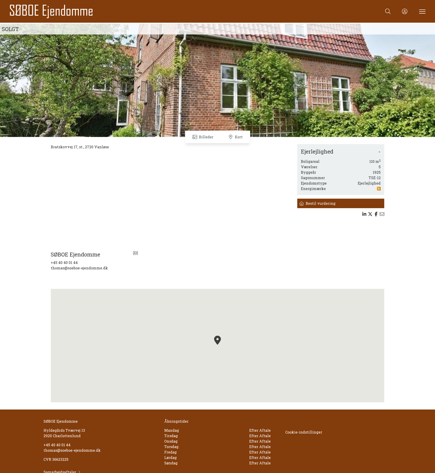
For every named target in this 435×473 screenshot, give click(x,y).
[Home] (113, 11)
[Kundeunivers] (404, 11)
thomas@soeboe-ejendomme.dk (79, 268)
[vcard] (135, 254)
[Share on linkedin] (364, 214)
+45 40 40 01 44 (64, 262)
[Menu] (421, 11)
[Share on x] (370, 214)
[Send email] (382, 214)
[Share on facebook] (376, 214)
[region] (217, 345)
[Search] (387, 11)
